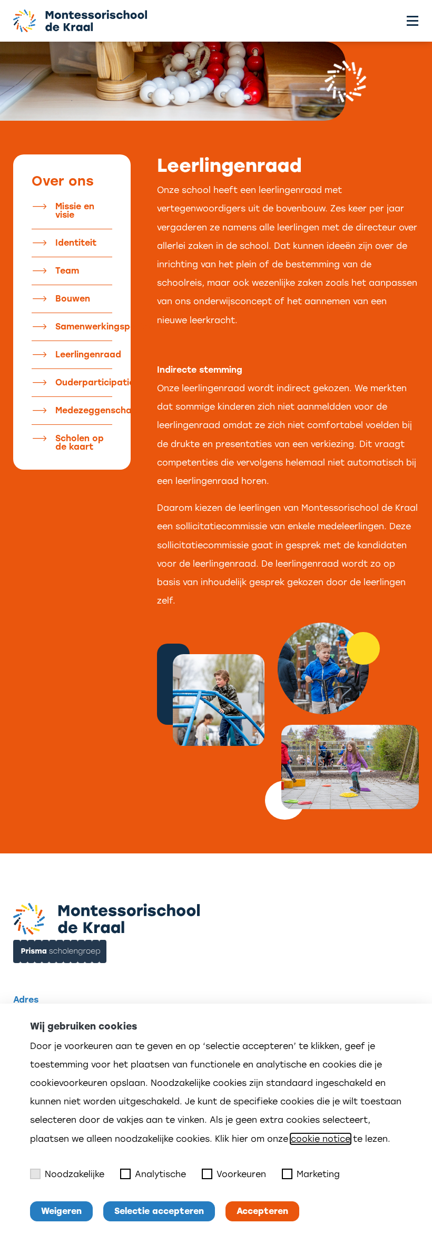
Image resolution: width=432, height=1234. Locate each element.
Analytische (160, 1174)
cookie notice (320, 1139)
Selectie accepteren (159, 1211)
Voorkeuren (241, 1174)
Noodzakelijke (74, 1174)
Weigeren (61, 1211)
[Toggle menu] (412, 20)
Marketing (318, 1174)
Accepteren (262, 1211)
